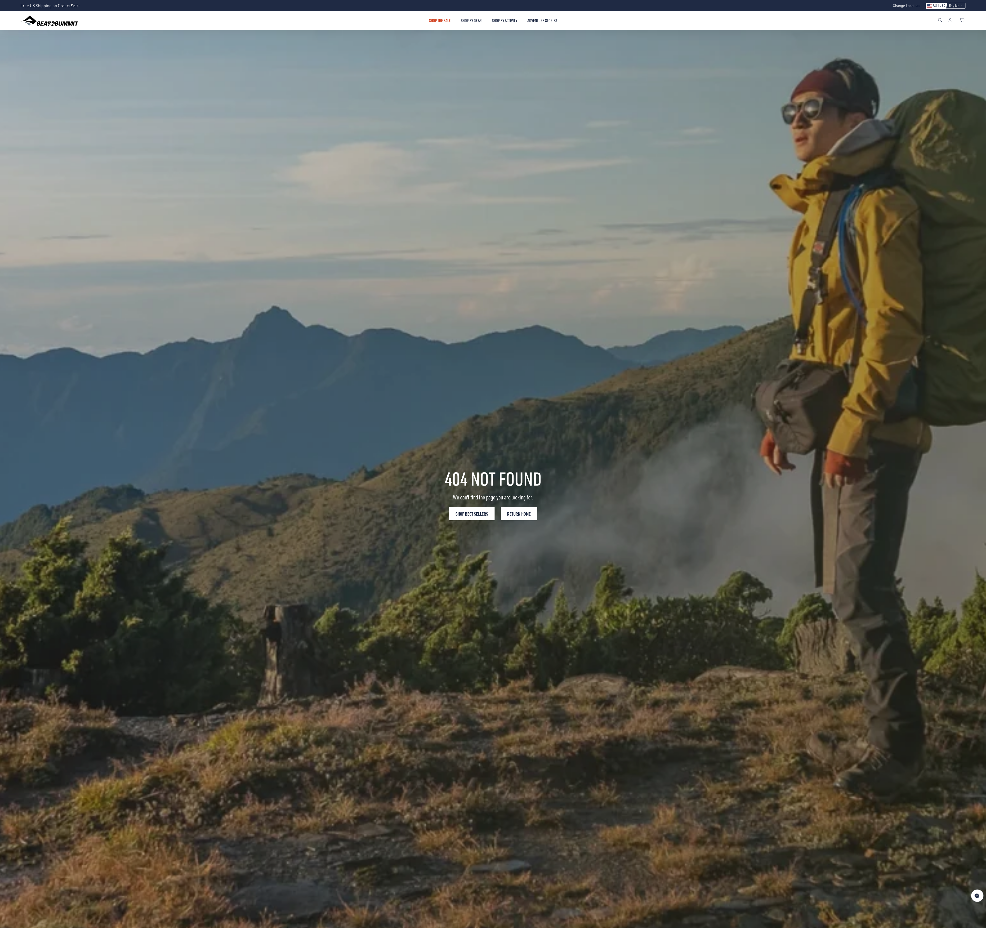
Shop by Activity (504, 20)
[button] (945, 6)
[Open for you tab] (977, 895)
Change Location (906, 5)
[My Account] (950, 20)
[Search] (940, 20)
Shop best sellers (472, 514)
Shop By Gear (471, 20)
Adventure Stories (542, 20)
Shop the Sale (440, 20)
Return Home (519, 514)
